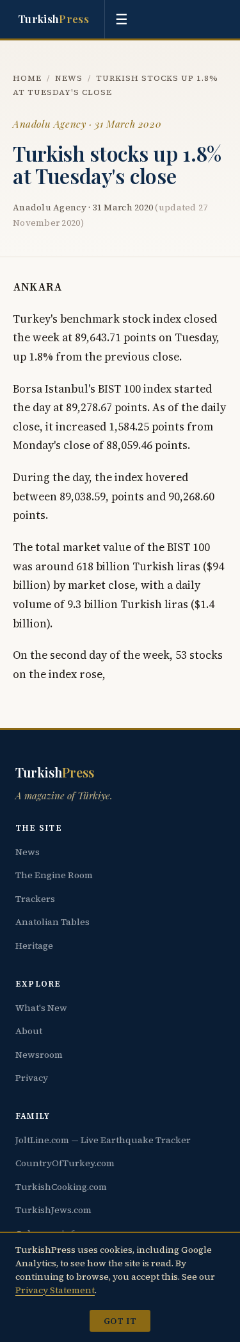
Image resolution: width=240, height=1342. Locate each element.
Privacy (31, 1077)
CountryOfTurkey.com (65, 1163)
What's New (41, 1007)
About (28, 1030)
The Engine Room (54, 875)
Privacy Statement (55, 1290)
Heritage (34, 945)
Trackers (35, 898)
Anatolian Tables (52, 921)
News (69, 77)
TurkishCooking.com (61, 1186)
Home (27, 77)
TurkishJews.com (53, 1209)
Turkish (53, 19)
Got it (120, 1321)
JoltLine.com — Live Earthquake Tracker (103, 1140)
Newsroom (39, 1054)
